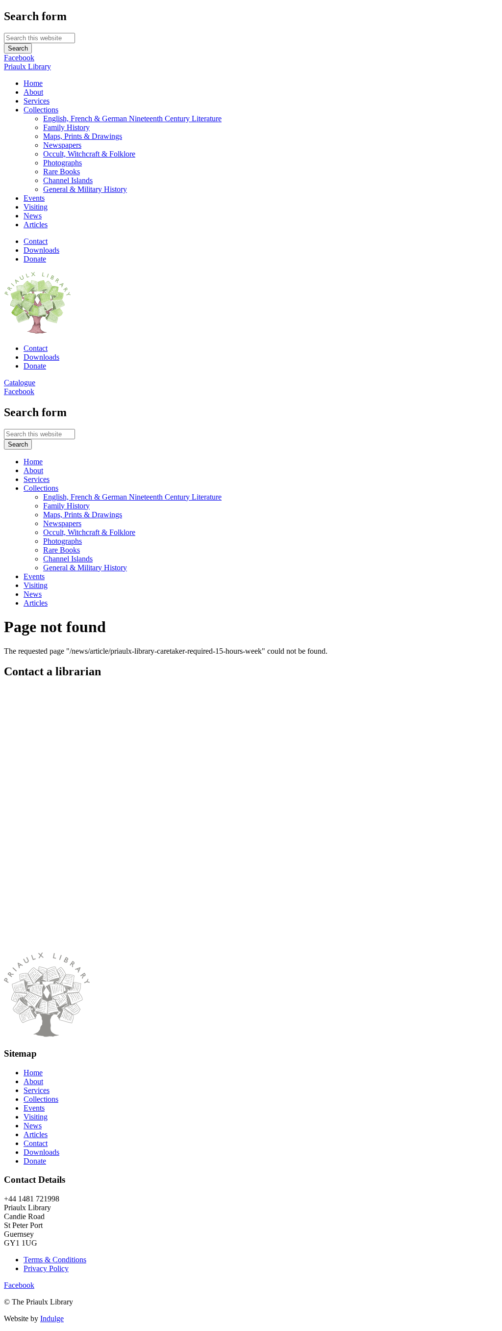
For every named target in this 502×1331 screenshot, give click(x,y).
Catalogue (19, 382)
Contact (36, 241)
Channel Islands (68, 180)
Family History (66, 127)
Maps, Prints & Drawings (82, 136)
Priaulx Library (27, 66)
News (33, 216)
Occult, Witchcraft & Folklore (89, 154)
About (33, 92)
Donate (35, 259)
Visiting (36, 207)
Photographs (62, 163)
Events (34, 198)
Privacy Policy (46, 1268)
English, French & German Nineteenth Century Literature (132, 118)
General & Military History (85, 189)
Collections (41, 110)
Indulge (52, 1318)
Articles (36, 224)
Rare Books (61, 171)
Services (37, 101)
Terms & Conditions (55, 1259)
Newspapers (62, 145)
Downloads (41, 250)
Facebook (19, 57)
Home (33, 83)
